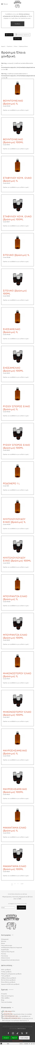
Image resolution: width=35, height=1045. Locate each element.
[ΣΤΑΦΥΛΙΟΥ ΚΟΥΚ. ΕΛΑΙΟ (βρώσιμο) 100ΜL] (17, 204)
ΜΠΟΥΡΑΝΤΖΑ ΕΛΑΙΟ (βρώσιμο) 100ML (15, 636)
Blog (2, 1000)
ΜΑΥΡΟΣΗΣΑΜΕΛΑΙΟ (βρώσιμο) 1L (15, 752)
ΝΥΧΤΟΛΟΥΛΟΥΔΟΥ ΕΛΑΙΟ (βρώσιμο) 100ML (17, 559)
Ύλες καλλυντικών (6, 945)
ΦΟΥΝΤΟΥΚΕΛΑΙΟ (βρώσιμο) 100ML (13, 141)
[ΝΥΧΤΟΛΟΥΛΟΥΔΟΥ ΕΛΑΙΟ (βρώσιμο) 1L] (17, 507)
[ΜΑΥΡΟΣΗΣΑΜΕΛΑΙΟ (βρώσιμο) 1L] (17, 738)
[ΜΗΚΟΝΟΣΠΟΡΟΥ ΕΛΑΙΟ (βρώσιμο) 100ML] (17, 699)
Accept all (6, 1037)
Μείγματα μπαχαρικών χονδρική (11, 973)
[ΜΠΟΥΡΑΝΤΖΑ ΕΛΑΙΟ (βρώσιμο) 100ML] (17, 622)
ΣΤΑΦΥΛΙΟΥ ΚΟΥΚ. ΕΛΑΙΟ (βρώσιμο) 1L (17, 179)
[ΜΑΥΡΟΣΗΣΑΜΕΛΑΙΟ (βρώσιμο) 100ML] (17, 777)
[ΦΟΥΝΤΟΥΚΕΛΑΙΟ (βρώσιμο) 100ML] (17, 127)
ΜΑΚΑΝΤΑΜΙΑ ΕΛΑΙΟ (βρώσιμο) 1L (14, 829)
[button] (4, 4)
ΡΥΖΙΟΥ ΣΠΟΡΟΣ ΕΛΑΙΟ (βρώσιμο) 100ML (16, 446)
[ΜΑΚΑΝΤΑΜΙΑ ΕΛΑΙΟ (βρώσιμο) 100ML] (17, 854)
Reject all (14, 1037)
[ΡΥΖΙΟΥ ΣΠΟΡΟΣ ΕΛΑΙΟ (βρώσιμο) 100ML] (17, 432)
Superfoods (5, 949)
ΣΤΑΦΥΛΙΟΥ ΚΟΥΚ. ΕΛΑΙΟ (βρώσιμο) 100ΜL (17, 218)
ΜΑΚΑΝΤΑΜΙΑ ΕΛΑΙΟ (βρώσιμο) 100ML (14, 868)
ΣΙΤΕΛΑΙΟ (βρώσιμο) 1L (16, 254)
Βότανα (3, 941)
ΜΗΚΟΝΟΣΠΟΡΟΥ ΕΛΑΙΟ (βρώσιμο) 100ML (17, 713)
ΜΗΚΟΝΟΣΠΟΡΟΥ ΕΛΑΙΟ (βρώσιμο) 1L (17, 675)
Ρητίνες (3, 953)
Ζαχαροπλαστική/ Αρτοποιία (10, 960)
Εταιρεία (4, 993)
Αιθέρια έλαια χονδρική (8, 978)
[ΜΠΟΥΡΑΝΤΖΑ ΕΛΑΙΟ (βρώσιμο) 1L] (17, 584)
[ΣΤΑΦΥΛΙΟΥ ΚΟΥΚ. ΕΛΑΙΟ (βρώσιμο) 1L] (17, 165)
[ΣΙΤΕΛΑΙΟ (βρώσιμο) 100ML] (17, 278)
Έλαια (3, 943)
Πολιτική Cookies (17, 1041)
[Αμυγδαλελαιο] (17, 471)
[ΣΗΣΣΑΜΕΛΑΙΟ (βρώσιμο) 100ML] (17, 355)
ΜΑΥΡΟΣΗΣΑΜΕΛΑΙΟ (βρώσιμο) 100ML (15, 790)
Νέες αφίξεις (5, 998)
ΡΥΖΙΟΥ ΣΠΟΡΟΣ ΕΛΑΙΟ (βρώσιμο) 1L (16, 408)
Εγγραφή (10, 34)
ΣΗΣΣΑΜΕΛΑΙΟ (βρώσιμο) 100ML (13, 369)
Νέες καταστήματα (7, 996)
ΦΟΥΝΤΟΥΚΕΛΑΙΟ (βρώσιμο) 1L (13, 102)
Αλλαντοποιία (5, 958)
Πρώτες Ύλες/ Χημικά (7, 951)
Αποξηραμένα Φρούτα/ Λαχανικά (11, 947)
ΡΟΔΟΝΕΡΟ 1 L (11, 483)
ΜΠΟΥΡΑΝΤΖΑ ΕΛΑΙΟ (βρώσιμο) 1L (15, 598)
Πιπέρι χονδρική (6, 971)
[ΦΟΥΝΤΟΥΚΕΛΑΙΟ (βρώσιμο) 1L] (17, 88)
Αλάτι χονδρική (6, 969)
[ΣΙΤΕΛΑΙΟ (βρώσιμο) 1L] (17, 242)
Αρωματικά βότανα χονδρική (10, 984)
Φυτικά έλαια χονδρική (8, 980)
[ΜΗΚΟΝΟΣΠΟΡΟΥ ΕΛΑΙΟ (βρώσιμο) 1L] (17, 661)
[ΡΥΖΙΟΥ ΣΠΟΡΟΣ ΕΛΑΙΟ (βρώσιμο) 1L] (17, 394)
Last (22, 883)
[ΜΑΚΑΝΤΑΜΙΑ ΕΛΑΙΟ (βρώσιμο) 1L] (17, 815)
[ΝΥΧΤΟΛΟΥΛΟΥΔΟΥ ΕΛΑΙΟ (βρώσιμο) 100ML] (17, 545)
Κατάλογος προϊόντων (23, 34)
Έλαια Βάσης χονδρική (8, 982)
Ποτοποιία (4, 956)
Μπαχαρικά (4, 939)
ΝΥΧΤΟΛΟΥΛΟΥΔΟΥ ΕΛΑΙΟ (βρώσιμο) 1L (14, 520)
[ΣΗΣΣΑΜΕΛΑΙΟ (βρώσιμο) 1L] (17, 317)
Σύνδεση (17, 24)
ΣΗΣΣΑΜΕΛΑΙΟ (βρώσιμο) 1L (11, 330)
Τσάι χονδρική (5, 976)
